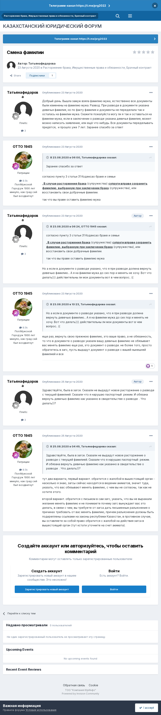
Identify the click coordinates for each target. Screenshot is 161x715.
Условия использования (41, 709)
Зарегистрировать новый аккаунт (47, 589)
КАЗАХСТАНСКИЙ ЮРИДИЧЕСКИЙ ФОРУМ (52, 26)
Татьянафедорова (42, 63)
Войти (114, 589)
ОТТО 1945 (22, 146)
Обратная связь (74, 685)
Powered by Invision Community (80, 693)
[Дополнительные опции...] (151, 92)
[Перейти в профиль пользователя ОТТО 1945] (23, 160)
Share (16, 75)
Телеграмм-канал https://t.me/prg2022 (77, 5)
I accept (148, 707)
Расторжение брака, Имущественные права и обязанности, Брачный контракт (97, 67)
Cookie (93, 685)
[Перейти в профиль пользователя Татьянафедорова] (11, 65)
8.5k (25, 180)
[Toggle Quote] (48, 157)
